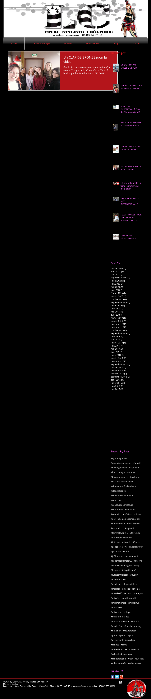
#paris (114, 635)
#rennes (115, 644)
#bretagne (135, 477)
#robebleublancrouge (121, 654)
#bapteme (134, 467)
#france (136, 542)
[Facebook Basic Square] (112, 677)
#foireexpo (135, 532)
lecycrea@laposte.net (82, 686)
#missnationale (118, 602)
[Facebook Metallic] (120, 682)
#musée (128, 626)
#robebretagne (118, 658)
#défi (129, 523)
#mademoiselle (118, 579)
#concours (116, 500)
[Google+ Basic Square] (121, 677)
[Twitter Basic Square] (117, 677)
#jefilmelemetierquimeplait (124, 556)
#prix (130, 635)
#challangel (127, 481)
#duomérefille (118, 523)
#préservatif (117, 640)
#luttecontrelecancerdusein (124, 574)
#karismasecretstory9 (121, 560)
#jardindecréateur (120, 551)
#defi (113, 518)
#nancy (137, 626)
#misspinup (134, 602)
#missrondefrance (120, 616)
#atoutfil (137, 463)
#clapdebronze (118, 490)
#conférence (117, 509)
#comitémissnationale (122, 495)
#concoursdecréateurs (122, 504)
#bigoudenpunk (127, 472)
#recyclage (130, 640)
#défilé (136, 523)
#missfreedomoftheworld (123, 598)
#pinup (122, 635)
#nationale (116, 630)
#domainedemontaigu (129, 518)
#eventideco (117, 528)
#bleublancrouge (119, 477)
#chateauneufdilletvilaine (123, 486)
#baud (114, 472)
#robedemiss (134, 663)
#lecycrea (115, 570)
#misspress (116, 607)
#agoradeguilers (119, 458)
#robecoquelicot (136, 658)
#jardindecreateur (133, 546)
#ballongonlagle (119, 467)
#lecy (136, 565)
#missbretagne (135, 593)
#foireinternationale (121, 542)
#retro (124, 644)
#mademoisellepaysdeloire (124, 584)
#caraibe (115, 481)
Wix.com (44, 682)
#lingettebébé (129, 570)
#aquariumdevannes (121, 463)
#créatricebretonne (132, 514)
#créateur (130, 509)
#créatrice (116, 514)
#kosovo (138, 560)
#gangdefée (117, 546)
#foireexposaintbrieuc (122, 537)
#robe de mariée (119, 649)
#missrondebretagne (121, 612)
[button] (41, 43)
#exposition (130, 528)
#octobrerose (129, 630)
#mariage (115, 588)
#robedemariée (118, 663)
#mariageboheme (131, 588)
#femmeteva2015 (119, 532)
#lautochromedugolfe (121, 565)
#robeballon (135, 649)
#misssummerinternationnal (125, 621)
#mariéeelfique (118, 593)
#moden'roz (117, 626)
